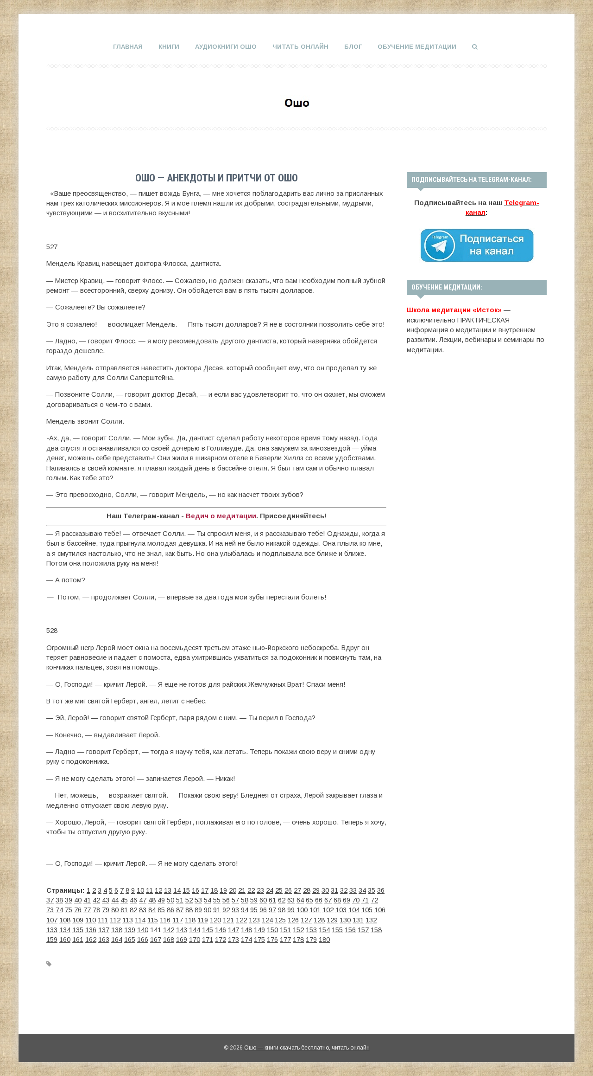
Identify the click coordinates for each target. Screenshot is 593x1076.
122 (241, 920)
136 (90, 930)
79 (105, 910)
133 (51, 930)
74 (59, 910)
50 (170, 900)
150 (272, 930)
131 (358, 920)
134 (64, 930)
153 (311, 930)
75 (68, 910)
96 (263, 910)
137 (103, 930)
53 (198, 900)
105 (366, 910)
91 (217, 910)
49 (161, 900)
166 (142, 939)
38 (59, 900)
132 (371, 920)
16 (195, 890)
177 (285, 939)
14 (177, 890)
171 (207, 939)
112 (115, 920)
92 (226, 910)
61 (272, 900)
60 (263, 900)
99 (291, 910)
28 (306, 890)
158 (376, 930)
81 (124, 910)
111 (103, 920)
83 (142, 910)
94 (244, 910)
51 (179, 900)
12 (158, 890)
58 (244, 900)
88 (189, 910)
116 (165, 920)
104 (354, 910)
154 (324, 930)
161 (77, 939)
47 (142, 900)
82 (133, 910)
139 (129, 930)
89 (198, 910)
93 (235, 910)
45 (124, 900)
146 (220, 930)
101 (315, 910)
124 (267, 920)
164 (116, 939)
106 (379, 910)
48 (152, 900)
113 (127, 920)
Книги (168, 46)
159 (51, 939)
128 (319, 920)
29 (316, 890)
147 (233, 930)
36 (381, 890)
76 (78, 910)
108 (64, 920)
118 (190, 920)
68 (337, 900)
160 (64, 939)
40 (78, 900)
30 (325, 890)
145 (207, 930)
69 (346, 900)
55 (217, 900)
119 (202, 920)
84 (152, 910)
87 (179, 910)
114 (140, 920)
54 (207, 900)
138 (116, 930)
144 (194, 930)
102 (328, 910)
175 (259, 939)
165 (129, 939)
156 (350, 930)
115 (152, 920)
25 (279, 890)
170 (194, 939)
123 (254, 920)
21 (242, 890)
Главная (128, 46)
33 (353, 890)
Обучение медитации (417, 46)
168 (168, 939)
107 (51, 920)
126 (293, 920)
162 (90, 939)
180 (324, 939)
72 (374, 900)
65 (309, 900)
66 (318, 900)
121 (228, 920)
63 (291, 900)
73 (50, 910)
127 (306, 920)
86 (170, 910)
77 (87, 910)
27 (297, 890)
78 (96, 910)
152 (298, 930)
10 (140, 890)
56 (226, 900)
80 (115, 910)
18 (214, 890)
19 (223, 890)
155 (337, 930)
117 (177, 920)
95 (254, 910)
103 (341, 910)
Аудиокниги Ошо (226, 46)
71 (365, 900)
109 (77, 920)
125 (280, 920)
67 (328, 900)
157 (363, 930)
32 (343, 890)
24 (269, 890)
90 (207, 910)
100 (302, 910)
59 (254, 900)
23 (260, 890)
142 (168, 930)
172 (220, 939)
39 (68, 900)
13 (167, 890)
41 (87, 900)
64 (300, 900)
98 (281, 910)
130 (345, 920)
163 (103, 939)
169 (181, 939)
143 (181, 930)
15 (186, 890)
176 (272, 939)
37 (50, 900)
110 (90, 920)
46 (133, 900)
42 (96, 900)
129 (332, 920)
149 (259, 930)
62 (281, 900)
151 (285, 930)
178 (298, 939)
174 (246, 939)
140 (142, 930)
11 (149, 890)
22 (251, 890)
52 (189, 900)
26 (288, 890)
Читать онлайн (300, 46)
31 (334, 890)
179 (311, 939)
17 (204, 890)
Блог (353, 46)
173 (233, 939)
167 (155, 939)
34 (362, 890)
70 (356, 900)
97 (272, 910)
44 (115, 900)
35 (371, 890)
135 (77, 930)
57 (235, 900)
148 (246, 930)
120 (215, 920)
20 (232, 890)
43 (105, 900)
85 (161, 910)
